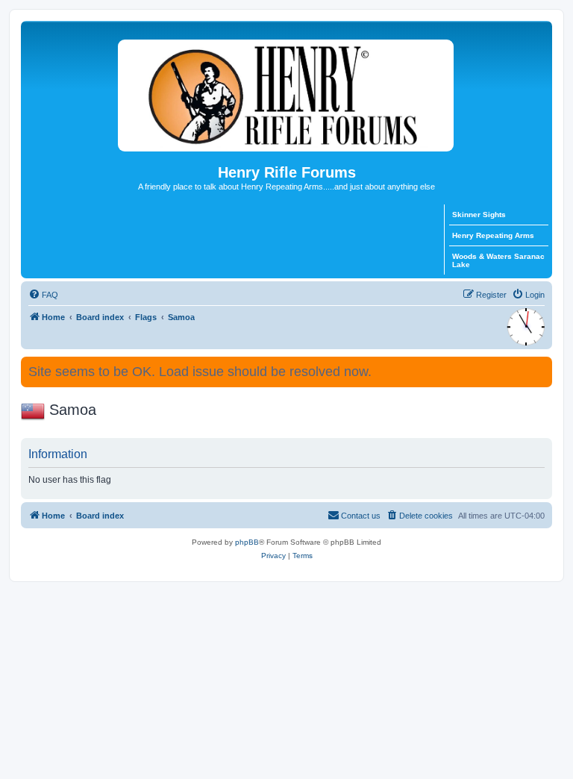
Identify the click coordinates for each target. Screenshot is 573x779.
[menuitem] (43, 295)
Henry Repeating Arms (493, 235)
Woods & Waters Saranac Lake (498, 260)
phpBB (247, 542)
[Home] (286, 92)
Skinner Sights (479, 214)
